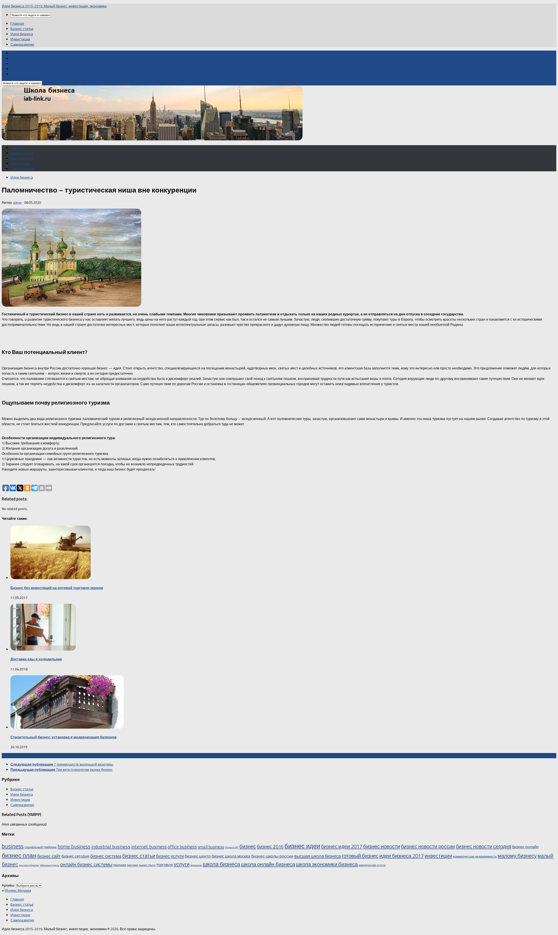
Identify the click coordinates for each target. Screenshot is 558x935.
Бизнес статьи (21, 28)
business (13, 846)
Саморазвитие (22, 44)
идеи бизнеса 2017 (401, 856)
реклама (132, 865)
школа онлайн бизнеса (268, 864)
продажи (119, 864)
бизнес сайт (49, 856)
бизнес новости (381, 846)
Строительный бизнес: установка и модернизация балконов (63, 737)
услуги (181, 864)
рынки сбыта (147, 865)
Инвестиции (20, 39)
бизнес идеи (302, 846)
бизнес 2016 (270, 846)
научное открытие (29, 865)
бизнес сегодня (75, 856)
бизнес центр (198, 856)
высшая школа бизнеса (317, 856)
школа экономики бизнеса (327, 864)
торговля (164, 865)
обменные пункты (49, 865)
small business (211, 846)
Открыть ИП (231, 847)
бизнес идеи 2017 (341, 846)
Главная (17, 23)
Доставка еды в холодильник (36, 659)
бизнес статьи (138, 856)
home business (74, 846)
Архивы (8, 885)
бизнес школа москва (231, 856)
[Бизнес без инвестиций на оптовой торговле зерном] (50, 577)
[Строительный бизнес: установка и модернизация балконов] (67, 727)
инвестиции (438, 856)
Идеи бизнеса (21, 34)
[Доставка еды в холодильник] (43, 649)
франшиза (196, 865)
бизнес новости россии (428, 846)
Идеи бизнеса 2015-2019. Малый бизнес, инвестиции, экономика (54, 6)
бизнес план (19, 855)
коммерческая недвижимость (475, 856)
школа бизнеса (221, 864)
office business (182, 846)
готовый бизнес (360, 856)
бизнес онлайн (525, 847)
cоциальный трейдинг (40, 847)
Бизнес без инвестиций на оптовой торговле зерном (56, 587)
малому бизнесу (517, 856)
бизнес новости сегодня (483, 846)
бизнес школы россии (272, 856)
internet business (149, 846)
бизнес (247, 846)
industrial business (110, 846)
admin (17, 202)
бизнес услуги (170, 856)
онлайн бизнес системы (86, 864)
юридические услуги (372, 865)
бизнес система (105, 856)
